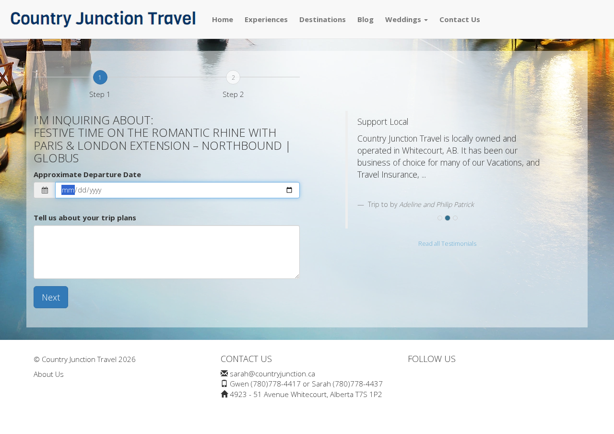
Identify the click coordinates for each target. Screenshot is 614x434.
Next (51, 297)
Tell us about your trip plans (85, 217)
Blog (365, 19)
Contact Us (459, 19)
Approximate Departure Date (87, 174)
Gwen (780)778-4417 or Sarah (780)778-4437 (306, 383)
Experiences (266, 19)
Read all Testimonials (447, 243)
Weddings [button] (404, 19)
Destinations (322, 19)
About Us (49, 374)
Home (222, 19)
